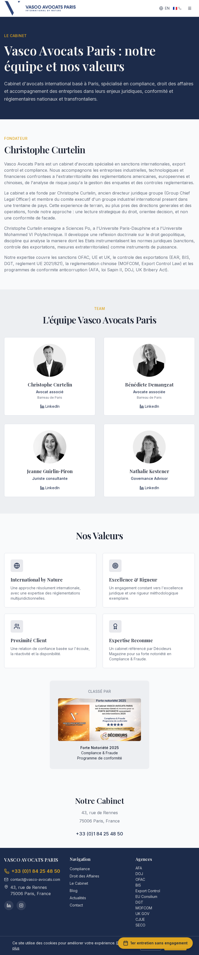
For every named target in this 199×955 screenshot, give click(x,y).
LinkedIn (52, 406)
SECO (140, 925)
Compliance (80, 869)
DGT (139, 902)
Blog (73, 890)
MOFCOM (144, 908)
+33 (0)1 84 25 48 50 (99, 833)
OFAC (140, 879)
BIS (138, 885)
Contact (76, 905)
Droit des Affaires (84, 876)
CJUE (140, 919)
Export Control (148, 891)
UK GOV (143, 913)
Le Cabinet (79, 883)
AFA (139, 868)
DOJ (139, 873)
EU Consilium (146, 896)
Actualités (78, 898)
